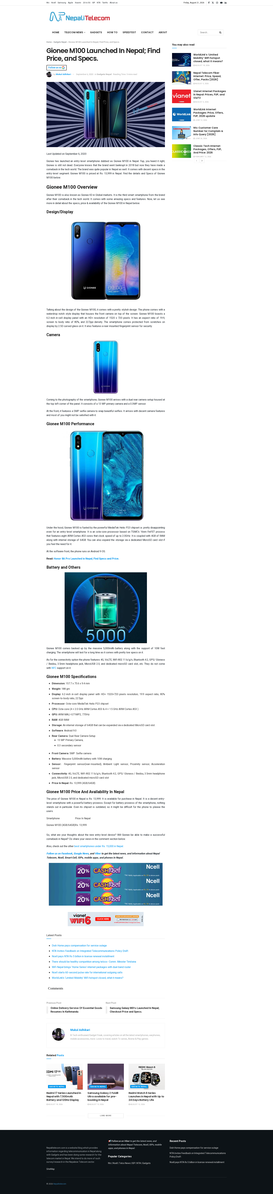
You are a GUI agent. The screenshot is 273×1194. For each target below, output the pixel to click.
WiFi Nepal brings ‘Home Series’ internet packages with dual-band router (91, 967)
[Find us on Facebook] (208, 3)
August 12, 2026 (137, 1104)
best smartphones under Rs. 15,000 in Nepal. (99, 846)
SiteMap (50, 1169)
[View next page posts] (202, 161)
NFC (54, 668)
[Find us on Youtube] (221, 3)
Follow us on (55, 67)
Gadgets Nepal (60, 42)
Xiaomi (78, 2)
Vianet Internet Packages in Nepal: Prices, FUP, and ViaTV (209, 95)
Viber (98, 853)
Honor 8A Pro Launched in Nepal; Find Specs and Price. (86, 559)
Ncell (53, 2)
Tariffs (105, 2)
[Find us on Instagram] (217, 3)
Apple (70, 2)
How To (112, 32)
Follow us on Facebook (59, 853)
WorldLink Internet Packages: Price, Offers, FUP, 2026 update (208, 113)
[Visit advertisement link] (106, 870)
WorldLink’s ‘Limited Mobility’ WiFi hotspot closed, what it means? (87, 978)
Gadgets (96, 32)
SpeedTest (129, 32)
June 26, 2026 (201, 138)
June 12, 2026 (201, 120)
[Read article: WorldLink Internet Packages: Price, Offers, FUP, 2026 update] (181, 114)
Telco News (124, 1163)
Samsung (62, 2)
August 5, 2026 (202, 83)
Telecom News (73, 32)
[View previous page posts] (196, 161)
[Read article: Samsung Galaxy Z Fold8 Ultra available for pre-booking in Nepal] (106, 1077)
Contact (147, 32)
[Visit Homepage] (78, 17)
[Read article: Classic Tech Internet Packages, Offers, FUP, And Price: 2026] (181, 151)
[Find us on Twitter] (213, 3)
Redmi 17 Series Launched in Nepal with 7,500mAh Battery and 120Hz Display (63, 1096)
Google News (81, 853)
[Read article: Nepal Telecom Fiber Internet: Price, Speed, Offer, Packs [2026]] (181, 78)
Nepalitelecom (59, 1183)
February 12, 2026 (203, 156)
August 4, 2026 (202, 102)
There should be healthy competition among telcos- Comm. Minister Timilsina (94, 962)
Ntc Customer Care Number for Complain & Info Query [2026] (208, 131)
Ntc (47, 2)
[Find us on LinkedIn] (226, 3)
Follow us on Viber (120, 1141)
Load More (105, 1115)
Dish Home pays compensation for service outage (79, 946)
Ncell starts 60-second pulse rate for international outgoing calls (87, 972)
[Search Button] (220, 32)
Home (55, 32)
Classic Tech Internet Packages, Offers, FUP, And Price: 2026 (207, 149)
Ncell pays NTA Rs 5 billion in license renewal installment (83, 956)
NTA (98, 2)
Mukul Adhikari (63, 74)
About (163, 32)
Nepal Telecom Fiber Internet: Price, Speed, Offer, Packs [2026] (207, 76)
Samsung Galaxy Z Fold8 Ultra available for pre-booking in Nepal (103, 1096)
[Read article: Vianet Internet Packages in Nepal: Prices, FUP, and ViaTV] (181, 96)
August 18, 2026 (55, 1104)
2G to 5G (86, 2)
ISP (93, 2)
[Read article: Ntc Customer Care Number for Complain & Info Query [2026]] (181, 133)
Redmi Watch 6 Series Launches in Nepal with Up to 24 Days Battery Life (146, 1096)
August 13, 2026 (96, 1104)
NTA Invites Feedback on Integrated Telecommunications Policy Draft (90, 951)
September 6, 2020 (84, 74)
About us (114, 2)
